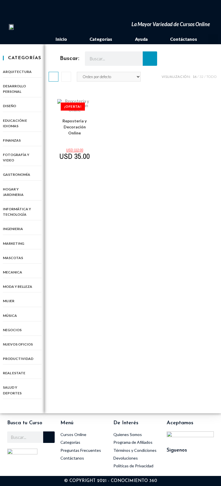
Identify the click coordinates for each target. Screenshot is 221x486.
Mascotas (13, 258)
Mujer (8, 301)
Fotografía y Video (16, 157)
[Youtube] (205, 466)
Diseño (9, 106)
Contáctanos (183, 39)
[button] (213, 39)
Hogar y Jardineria (13, 192)
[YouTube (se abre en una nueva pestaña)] (119, 9)
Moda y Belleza (17, 286)
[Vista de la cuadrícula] (53, 77)
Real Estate (14, 373)
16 (195, 76)
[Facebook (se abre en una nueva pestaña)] (102, 9)
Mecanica (12, 272)
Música (10, 315)
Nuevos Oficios (18, 344)
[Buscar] (150, 58)
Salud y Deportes (12, 390)
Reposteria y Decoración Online (74, 126)
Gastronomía (16, 174)
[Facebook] (189, 466)
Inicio (61, 39)
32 (201, 76)
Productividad (18, 358)
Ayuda (141, 39)
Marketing (13, 243)
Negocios (12, 330)
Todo (211, 76)
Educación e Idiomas (15, 123)
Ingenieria (13, 229)
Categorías (100, 39)
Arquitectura (17, 72)
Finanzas (12, 140)
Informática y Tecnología (17, 212)
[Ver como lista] (66, 77)
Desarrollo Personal (14, 89)
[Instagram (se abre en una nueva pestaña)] (111, 9)
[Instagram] (174, 466)
